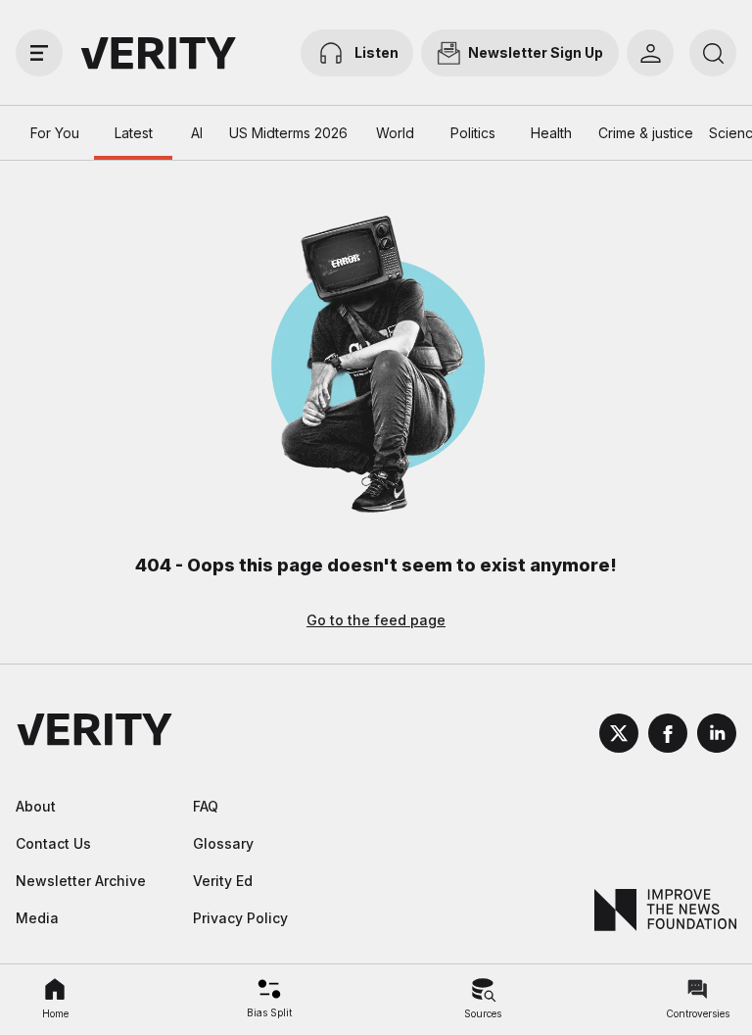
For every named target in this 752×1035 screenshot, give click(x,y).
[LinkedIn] (716, 736)
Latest (134, 132)
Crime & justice (645, 132)
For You (54, 132)
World (395, 132)
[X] (618, 736)
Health (551, 132)
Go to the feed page (376, 620)
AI (197, 132)
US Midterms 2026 (288, 132)
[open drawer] (39, 52)
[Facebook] (667, 736)
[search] (712, 52)
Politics (472, 132)
